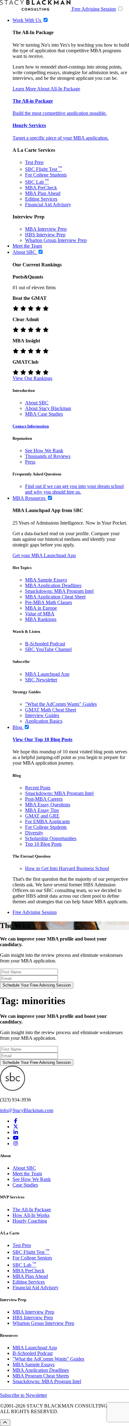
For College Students (46, 174)
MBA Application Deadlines (53, 585)
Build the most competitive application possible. (60, 113)
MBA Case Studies (44, 414)
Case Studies (25, 1184)
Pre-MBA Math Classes (48, 602)
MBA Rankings (40, 619)
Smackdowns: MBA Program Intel (59, 591)
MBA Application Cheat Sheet (55, 596)
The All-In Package (32, 1209)
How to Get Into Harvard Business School (67, 868)
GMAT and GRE (42, 815)
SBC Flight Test (43, 169)
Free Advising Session (94, 9)
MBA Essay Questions (47, 804)
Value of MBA (39, 613)
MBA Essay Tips (42, 810)
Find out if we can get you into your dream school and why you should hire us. (74, 489)
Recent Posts (37, 787)
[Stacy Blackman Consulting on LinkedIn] (16, 1132)
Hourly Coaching (30, 1220)
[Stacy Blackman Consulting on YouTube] (16, 1138)
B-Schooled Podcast (45, 643)
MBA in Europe (41, 608)
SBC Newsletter (41, 679)
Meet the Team (27, 1173)
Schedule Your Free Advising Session (37, 985)
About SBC (37, 402)
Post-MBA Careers (44, 799)
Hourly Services (29, 125)
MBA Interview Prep (46, 229)
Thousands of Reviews (47, 456)
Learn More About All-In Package (46, 88)
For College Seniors (32, 1257)
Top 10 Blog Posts (43, 844)
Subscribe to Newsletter (23, 1395)
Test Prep (34, 162)
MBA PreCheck (41, 187)
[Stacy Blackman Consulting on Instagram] (16, 1143)
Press (30, 461)
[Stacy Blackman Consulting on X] (16, 1126)
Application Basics (43, 721)
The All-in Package (33, 101)
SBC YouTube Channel (48, 649)
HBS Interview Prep (45, 234)
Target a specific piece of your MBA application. (61, 138)
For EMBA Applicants (47, 821)
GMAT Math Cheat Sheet (50, 709)
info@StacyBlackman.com (26, 1110)
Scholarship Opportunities (50, 838)
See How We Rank (44, 450)
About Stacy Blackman (48, 408)
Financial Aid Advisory (48, 204)
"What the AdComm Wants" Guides (61, 704)
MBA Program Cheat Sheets (41, 1375)
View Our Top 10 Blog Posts (42, 739)
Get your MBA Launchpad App (44, 555)
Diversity (34, 832)
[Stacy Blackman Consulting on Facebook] (16, 1121)
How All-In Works (31, 1215)
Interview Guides (42, 715)
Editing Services (41, 199)
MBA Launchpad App (47, 674)
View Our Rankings (32, 378)
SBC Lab (37, 182)
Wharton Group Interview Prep (56, 240)
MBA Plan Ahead (42, 193)
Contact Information (31, 426)
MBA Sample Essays (46, 579)
